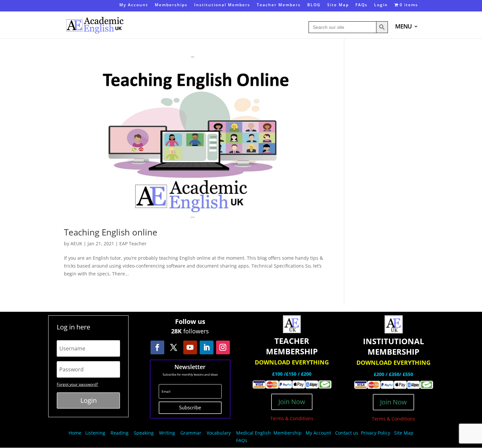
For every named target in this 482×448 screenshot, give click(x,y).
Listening (95, 433)
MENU (403, 27)
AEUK (76, 243)
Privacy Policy (376, 433)
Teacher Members (279, 5)
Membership (287, 433)
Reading (119, 433)
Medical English (254, 433)
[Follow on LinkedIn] (206, 347)
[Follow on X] (174, 347)
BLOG (314, 5)
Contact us (346, 433)
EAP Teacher (133, 243)
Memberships (171, 5)
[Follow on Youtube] (190, 347)
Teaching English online (110, 232)
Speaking (144, 433)
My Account (133, 5)
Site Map (338, 5)
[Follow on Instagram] (223, 347)
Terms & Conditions (291, 418)
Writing (167, 433)
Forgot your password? (77, 384)
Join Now (291, 401)
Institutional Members (222, 5)
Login (381, 5)
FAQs (361, 5)
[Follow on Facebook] (157, 347)
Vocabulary (219, 433)
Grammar (190, 433)
